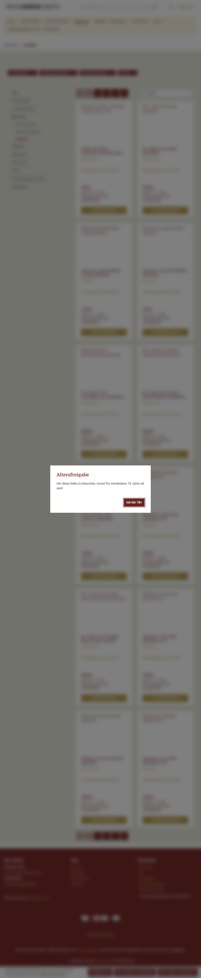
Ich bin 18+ (134, 502)
